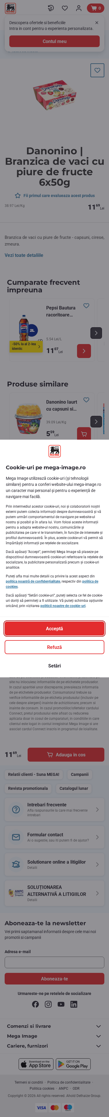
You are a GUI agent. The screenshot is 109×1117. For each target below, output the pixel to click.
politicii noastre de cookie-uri (62, 606)
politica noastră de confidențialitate (33, 581)
